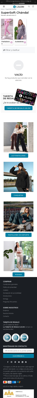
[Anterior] (2, 2)
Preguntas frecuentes (10, 302)
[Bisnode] (18, 393)
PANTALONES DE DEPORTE (18, 235)
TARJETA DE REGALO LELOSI (18, 108)
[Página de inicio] (18, 6)
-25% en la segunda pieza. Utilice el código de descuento (18, 2)
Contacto (6, 316)
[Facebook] (7, 362)
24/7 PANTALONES (18, 156)
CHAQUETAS (18, 195)
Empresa (6, 310)
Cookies (5, 290)
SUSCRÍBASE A (18, 356)
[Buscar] (29, 6)
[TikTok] (26, 362)
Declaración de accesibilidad (12, 293)
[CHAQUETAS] (18, 177)
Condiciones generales (10, 284)
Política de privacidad (9, 287)
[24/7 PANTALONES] (18, 137)
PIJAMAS (18, 274)
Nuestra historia (8, 313)
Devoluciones (7, 296)
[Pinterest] (15, 362)
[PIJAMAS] (18, 256)
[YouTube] (19, 362)
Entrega (5, 299)
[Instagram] (11, 362)
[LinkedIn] (22, 362)
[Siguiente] (35, 2)
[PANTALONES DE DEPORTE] (18, 216)
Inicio (2, 9)
